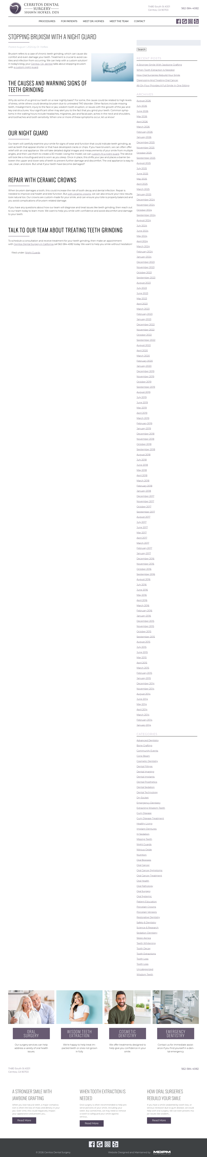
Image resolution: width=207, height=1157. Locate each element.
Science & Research (148, 927)
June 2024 (142, 231)
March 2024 (143, 246)
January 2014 (144, 725)
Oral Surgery (143, 891)
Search (141, 49)
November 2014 (145, 688)
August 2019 (143, 392)
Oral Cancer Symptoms (149, 870)
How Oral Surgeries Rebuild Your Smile (158, 75)
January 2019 (144, 428)
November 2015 (145, 626)
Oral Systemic (144, 896)
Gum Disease (144, 813)
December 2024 (146, 199)
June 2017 (142, 527)
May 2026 (142, 116)
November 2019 (145, 376)
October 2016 (144, 569)
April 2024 (142, 241)
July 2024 (142, 225)
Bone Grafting (144, 745)
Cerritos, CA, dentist (42, 64)
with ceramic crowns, (79, 194)
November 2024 (146, 205)
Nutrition (142, 855)
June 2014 (142, 699)
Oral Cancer (143, 865)
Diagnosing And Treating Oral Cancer (157, 80)
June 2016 (142, 590)
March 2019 (143, 418)
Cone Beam (143, 756)
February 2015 (144, 673)
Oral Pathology (145, 886)
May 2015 (142, 657)
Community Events (147, 750)
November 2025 (145, 147)
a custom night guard (26, 67)
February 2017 (144, 548)
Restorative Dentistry (148, 917)
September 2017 (146, 511)
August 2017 (143, 517)
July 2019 (142, 397)
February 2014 (144, 720)
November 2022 (145, 329)
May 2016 (142, 595)
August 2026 (144, 100)
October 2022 (144, 335)
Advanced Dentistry (148, 740)
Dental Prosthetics (147, 782)
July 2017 (141, 522)
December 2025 (146, 142)
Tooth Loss (142, 959)
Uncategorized (145, 969)
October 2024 (144, 210)
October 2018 (144, 444)
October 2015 (144, 631)
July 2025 (142, 168)
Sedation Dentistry (147, 933)
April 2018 (142, 475)
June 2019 (142, 402)
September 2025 (146, 158)
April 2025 (142, 184)
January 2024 (144, 257)
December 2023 (146, 262)
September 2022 (146, 340)
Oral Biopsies (144, 860)
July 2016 (142, 584)
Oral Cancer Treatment (149, 875)
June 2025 (142, 173)
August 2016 (143, 579)
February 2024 (145, 251)
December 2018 (145, 433)
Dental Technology (147, 792)
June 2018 (142, 465)
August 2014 (143, 694)
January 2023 (144, 319)
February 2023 (145, 314)
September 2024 (146, 215)
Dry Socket (143, 797)
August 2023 (144, 283)
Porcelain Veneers (147, 912)
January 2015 (144, 678)
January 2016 (144, 616)
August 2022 (144, 345)
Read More (24, 1120)
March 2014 (143, 714)
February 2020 (145, 361)
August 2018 (143, 454)
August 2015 (143, 642)
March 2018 (143, 480)
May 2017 (142, 532)
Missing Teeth (144, 839)
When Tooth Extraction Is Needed (155, 70)
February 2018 (144, 485)
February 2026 (145, 132)
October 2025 (144, 152)
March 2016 (143, 605)
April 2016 (142, 600)
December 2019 (145, 371)
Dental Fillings (145, 766)
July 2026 (142, 106)
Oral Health (143, 881)
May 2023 (142, 298)
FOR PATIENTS (69, 21)
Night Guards (32, 252)
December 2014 (145, 683)
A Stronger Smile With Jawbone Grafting (159, 64)
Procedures (47, 21)
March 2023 (143, 309)
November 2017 (145, 501)
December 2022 (146, 324)
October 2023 (144, 272)
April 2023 (142, 303)
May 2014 (142, 704)
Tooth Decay (143, 948)
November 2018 (145, 439)
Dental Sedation (146, 787)
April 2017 (142, 538)
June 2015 (142, 652)
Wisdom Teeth (145, 974)
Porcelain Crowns (146, 907)
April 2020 (142, 350)
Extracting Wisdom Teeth (151, 808)
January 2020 (144, 366)
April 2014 (142, 709)
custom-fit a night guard (105, 154)
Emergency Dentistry (148, 802)
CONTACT (139, 21)
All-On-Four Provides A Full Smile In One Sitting (163, 85)
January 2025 (144, 194)
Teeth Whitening (146, 943)
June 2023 (142, 293)
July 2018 (142, 459)
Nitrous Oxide (144, 849)
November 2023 (145, 267)
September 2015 (146, 636)
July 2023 (142, 288)
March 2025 (143, 189)
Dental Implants (146, 776)
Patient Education (147, 901)
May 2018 (142, 470)
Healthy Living (144, 823)
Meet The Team (119, 21)
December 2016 (145, 558)
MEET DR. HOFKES (93, 21)
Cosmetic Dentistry (147, 761)
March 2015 (143, 668)
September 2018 (146, 449)
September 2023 (146, 277)
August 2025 (144, 163)
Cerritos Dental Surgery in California (34, 244)
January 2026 (144, 137)
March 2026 (143, 126)
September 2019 (146, 387)
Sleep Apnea (144, 938)
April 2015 (142, 662)
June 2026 (142, 111)
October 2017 (144, 506)
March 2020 (143, 355)
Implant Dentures (147, 829)
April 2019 (142, 413)
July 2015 (141, 647)
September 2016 (146, 574)
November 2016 (145, 564)
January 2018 (144, 491)
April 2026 (142, 121)
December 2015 (145, 621)
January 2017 (144, 553)
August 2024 (144, 220)
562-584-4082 (190, 8)
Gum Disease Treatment (150, 818)
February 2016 (144, 610)
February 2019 (144, 423)
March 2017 (143, 543)
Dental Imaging (145, 771)
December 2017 (145, 496)
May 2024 (142, 236)
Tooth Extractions (146, 953)
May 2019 (142, 407)
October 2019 (144, 381)
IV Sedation (143, 834)
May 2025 (142, 178)
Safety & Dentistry (146, 922)
